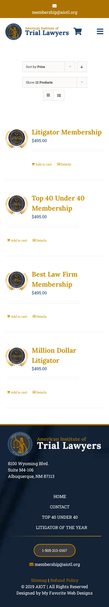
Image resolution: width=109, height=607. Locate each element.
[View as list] (59, 95)
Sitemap (39, 580)
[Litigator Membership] (16, 138)
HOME (59, 496)
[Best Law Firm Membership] (16, 280)
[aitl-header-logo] (37, 25)
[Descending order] (82, 66)
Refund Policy (64, 580)
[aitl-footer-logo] (54, 434)
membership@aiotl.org (57, 564)
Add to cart (43, 164)
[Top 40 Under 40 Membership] (16, 204)
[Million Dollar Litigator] (16, 357)
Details (66, 164)
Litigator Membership (67, 132)
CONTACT (60, 506)
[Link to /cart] (78, 31)
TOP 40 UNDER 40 (60, 517)
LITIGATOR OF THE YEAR (61, 527)
